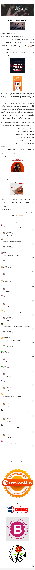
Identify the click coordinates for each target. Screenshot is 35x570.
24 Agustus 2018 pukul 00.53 (7, 381)
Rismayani (5, 351)
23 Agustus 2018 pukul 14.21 (9, 318)
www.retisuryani (6, 440)
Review (21, 215)
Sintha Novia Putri (6, 323)
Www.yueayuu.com (6, 337)
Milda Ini (4, 252)
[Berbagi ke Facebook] (28, 212)
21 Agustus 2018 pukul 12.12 (7, 267)
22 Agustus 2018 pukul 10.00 (7, 352)
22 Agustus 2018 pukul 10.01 (7, 367)
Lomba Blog (18, 215)
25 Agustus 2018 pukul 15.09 (9, 388)
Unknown (4, 393)
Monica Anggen (5, 424)
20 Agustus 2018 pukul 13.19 (7, 226)
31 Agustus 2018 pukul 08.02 (7, 411)
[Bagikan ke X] (30, 212)
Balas (33, 243)
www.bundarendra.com (15, 569)
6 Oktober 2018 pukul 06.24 (6, 442)
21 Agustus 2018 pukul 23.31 (7, 311)
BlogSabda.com (5, 409)
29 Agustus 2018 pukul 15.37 (9, 404)
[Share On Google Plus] (33, 212)
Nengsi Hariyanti (8, 232)
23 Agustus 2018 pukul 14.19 (9, 261)
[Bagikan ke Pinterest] (31, 212)
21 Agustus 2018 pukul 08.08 (7, 253)
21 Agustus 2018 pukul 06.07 (9, 233)
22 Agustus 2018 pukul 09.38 (7, 338)
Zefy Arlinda (5, 238)
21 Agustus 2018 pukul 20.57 (7, 296)
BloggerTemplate (23, 569)
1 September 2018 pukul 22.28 (9, 419)
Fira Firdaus (5, 266)
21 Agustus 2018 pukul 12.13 (7, 281)
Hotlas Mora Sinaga (6, 380)
